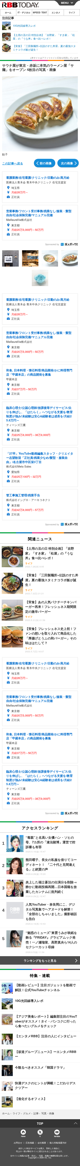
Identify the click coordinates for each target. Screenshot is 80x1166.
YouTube (57, 1136)
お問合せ (18, 1143)
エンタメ (56, 12)
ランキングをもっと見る (40, 960)
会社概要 (42, 1143)
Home (23, 1136)
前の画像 (46, 163)
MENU (65, 3)
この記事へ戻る (12, 163)
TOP (40, 1123)
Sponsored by (52, 244)
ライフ (72, 12)
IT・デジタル (24, 12)
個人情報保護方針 (58, 1143)
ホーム (8, 12)
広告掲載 (30, 1143)
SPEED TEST (40, 12)
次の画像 (67, 163)
